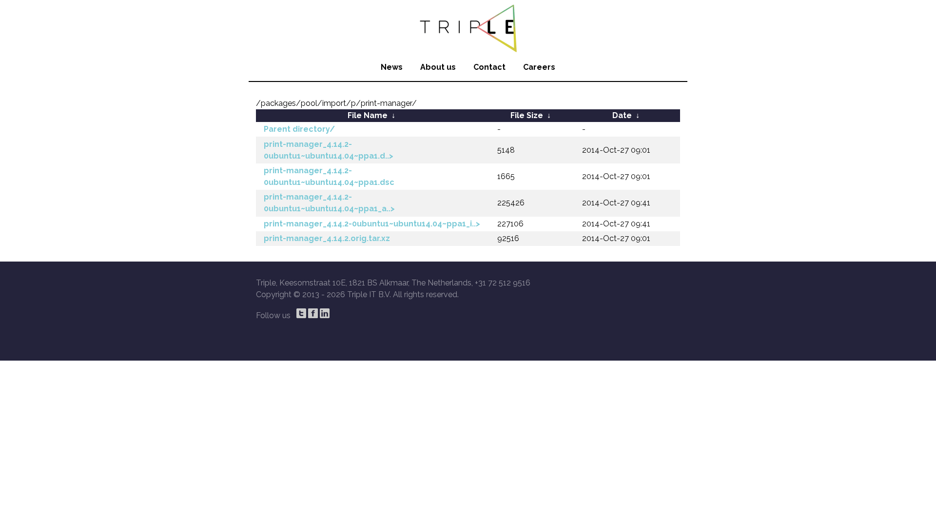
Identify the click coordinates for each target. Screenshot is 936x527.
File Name (368, 115)
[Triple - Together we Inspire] (468, 27)
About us (438, 67)
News (392, 67)
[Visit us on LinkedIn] (325, 313)
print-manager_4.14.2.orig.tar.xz (327, 238)
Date (622, 115)
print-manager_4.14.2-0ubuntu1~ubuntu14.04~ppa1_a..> (329, 202)
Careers (539, 67)
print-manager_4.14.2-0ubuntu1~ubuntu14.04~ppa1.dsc (329, 176)
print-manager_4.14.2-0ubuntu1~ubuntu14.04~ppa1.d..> (328, 150)
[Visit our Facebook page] (313, 313)
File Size (526, 115)
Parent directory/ (299, 129)
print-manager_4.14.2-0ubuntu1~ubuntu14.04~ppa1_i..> (372, 223)
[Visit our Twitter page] (301, 313)
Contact (489, 67)
